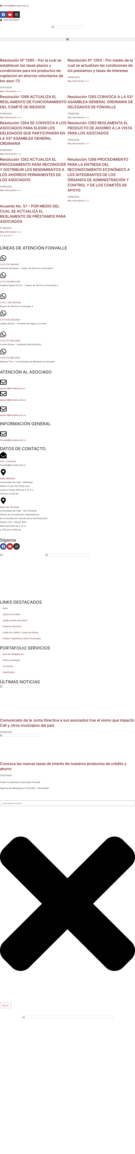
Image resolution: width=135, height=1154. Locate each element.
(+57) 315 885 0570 (10, 357)
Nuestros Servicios (12, 626)
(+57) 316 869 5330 (10, 281)
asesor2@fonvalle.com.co (13, 400)
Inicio (5, 608)
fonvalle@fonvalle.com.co (13, 440)
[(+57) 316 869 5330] (3, 275)
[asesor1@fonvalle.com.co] (3, 382)
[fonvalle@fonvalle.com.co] (3, 434)
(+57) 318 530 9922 (10, 319)
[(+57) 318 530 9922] (3, 313)
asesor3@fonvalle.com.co (13, 415)
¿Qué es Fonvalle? (11, 614)
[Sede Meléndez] (3, 472)
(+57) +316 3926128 (10, 302)
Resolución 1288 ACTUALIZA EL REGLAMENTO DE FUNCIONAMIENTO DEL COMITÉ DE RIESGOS (33, 102)
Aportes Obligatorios (13, 654)
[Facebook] (3, 14)
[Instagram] (16, 14)
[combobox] (67, 803)
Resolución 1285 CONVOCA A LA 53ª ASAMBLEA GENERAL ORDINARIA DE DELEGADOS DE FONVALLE (100, 102)
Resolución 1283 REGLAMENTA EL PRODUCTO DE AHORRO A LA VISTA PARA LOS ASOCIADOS (100, 128)
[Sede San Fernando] (3, 500)
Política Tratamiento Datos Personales (22, 638)
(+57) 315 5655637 (10, 264)
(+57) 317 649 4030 (10, 340)
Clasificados (9, 672)
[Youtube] (10, 14)
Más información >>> (11, 91)
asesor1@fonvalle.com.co (12, 388)
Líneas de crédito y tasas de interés (20, 632)
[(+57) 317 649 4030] (3, 334)
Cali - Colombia (8, 461)
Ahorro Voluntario (11, 660)
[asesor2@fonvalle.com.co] (3, 393)
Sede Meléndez (7, 478)
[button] (67, 39)
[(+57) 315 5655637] (3, 258)
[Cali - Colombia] (3, 455)
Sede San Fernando (9, 507)
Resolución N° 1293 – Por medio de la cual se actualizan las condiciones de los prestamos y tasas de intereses (100, 65)
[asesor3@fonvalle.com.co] (3, 409)
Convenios (8, 666)
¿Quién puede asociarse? (15, 620)
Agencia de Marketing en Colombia (17, 788)
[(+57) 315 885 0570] (3, 351)
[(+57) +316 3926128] (3, 296)
